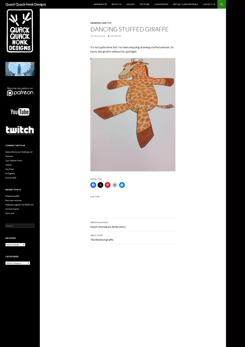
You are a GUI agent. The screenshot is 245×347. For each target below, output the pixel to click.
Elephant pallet (12, 196)
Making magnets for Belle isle (19, 204)
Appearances (100, 4)
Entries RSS (10, 177)
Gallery (130, 4)
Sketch (106, 23)
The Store (144, 4)
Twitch (8, 164)
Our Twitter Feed (13, 160)
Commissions (161, 4)
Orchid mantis (12, 209)
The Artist (115, 36)
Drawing (95, 23)
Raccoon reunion (13, 200)
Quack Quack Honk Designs (25, 4)
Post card (9, 213)
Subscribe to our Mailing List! (19, 152)
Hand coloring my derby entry (108, 224)
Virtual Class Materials (185, 4)
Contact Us (209, 4)
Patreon (9, 156)
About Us (116, 4)
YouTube (9, 169)
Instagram (10, 173)
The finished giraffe (101, 237)
